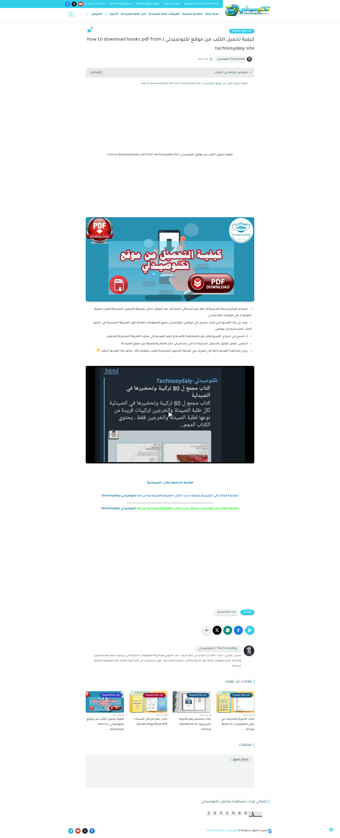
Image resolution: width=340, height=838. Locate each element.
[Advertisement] (170, 123)
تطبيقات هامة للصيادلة (164, 14)
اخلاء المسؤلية (172, 4)
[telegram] (70, 831)
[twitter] (74, 4)
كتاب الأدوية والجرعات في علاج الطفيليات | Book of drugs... (237, 724)
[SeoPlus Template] (270, 830)
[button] (238, 630)
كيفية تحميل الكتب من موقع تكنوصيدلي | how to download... (105, 724)
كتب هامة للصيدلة (242, 31)
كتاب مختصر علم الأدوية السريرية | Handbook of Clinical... (195, 724)
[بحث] (70, 14)
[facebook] (67, 4)
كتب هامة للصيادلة (133, 14)
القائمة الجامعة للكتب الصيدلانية (170, 483)
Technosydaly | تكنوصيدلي (231, 59)
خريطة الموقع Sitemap (148, 4)
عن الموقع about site (120, 4)
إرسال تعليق (240, 759)
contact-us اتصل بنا (94, 4)
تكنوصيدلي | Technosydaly (222, 830)
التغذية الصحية (192, 14)
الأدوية (114, 14)
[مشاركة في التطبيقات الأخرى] (206, 630)
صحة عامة (212, 14)
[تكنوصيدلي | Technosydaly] (248, 10)
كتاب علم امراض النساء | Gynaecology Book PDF (150, 722)
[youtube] (80, 4)
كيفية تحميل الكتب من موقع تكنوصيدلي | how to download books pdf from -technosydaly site (194, 83)
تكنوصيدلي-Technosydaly (119, 495)
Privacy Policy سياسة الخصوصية (201, 4)
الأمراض (96, 14)
